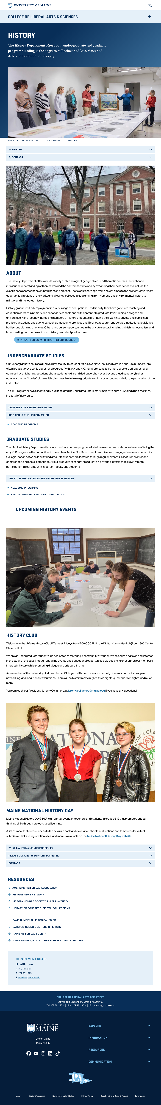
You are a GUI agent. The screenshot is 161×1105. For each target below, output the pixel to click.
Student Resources (37, 1096)
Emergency (140, 1096)
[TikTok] (57, 1053)
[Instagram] (43, 1053)
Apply (18, 1096)
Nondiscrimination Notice (63, 1096)
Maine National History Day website (109, 836)
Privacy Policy (87, 1096)
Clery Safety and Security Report (114, 1096)
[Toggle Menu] (150, 5)
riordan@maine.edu (29, 977)
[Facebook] (28, 1053)
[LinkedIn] (50, 1053)
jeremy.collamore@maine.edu (86, 690)
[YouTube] (35, 1053)
